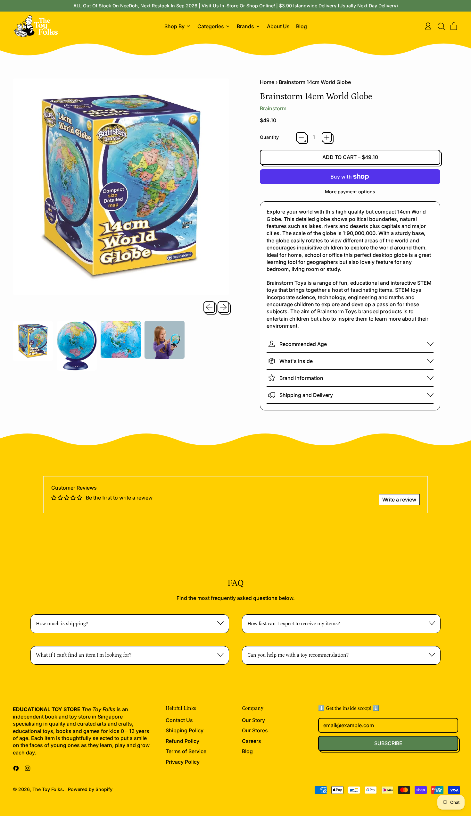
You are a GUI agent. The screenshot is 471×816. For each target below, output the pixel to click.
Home (267, 82)
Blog (301, 26)
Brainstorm (273, 108)
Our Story (253, 720)
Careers (251, 741)
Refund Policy (182, 741)
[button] (440, 26)
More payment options (350, 191)
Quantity (269, 137)
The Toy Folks (47, 789)
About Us (278, 26)
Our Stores (255, 730)
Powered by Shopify (90, 789)
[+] (327, 137)
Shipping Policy (184, 730)
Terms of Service (186, 751)
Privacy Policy (183, 762)
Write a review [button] (399, 499)
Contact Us (179, 720)
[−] (301, 137)
